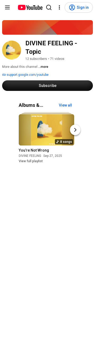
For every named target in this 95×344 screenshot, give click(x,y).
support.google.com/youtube (27, 75)
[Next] (75, 130)
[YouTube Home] (30, 7)
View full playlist (31, 161)
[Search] (49, 7)
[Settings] (59, 7)
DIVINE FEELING (30, 156)
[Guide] (7, 7)
